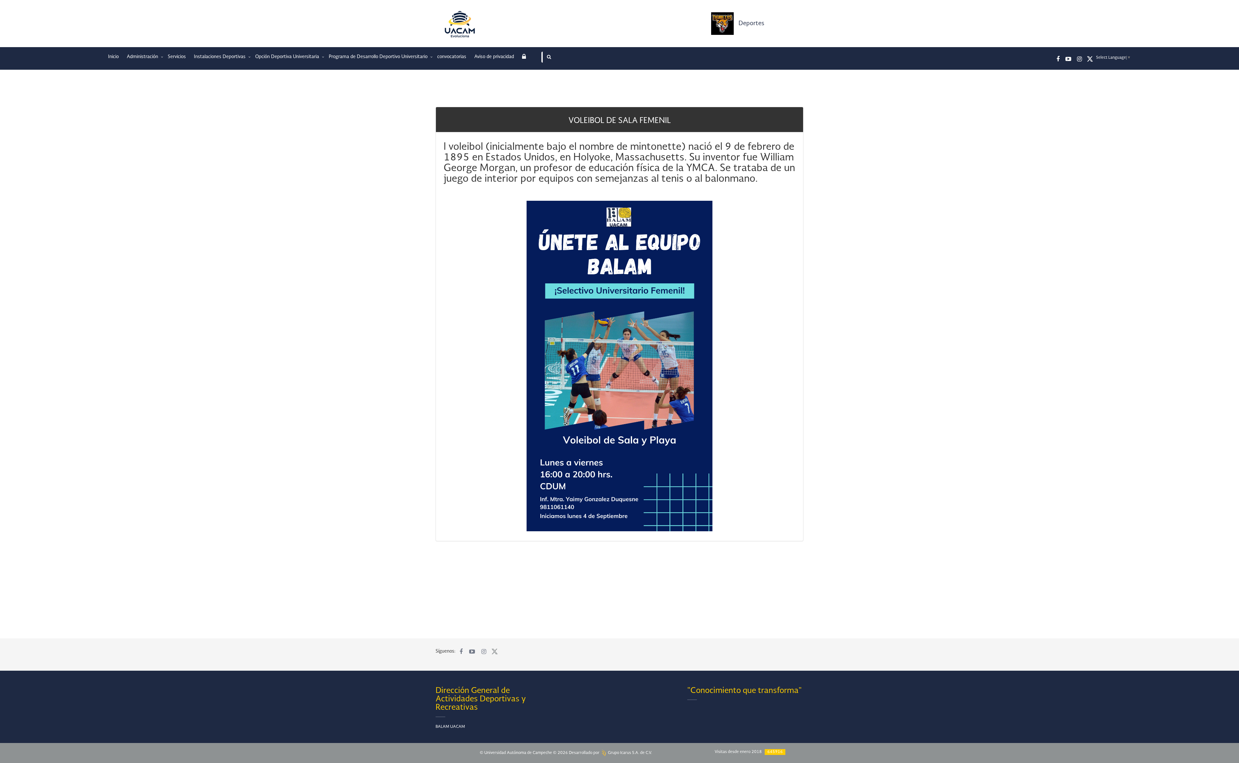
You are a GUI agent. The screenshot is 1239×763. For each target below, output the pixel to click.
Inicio (113, 57)
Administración (143, 57)
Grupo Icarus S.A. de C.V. (629, 753)
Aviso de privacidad (494, 57)
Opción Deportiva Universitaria (287, 57)
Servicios (177, 57)
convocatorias (451, 57)
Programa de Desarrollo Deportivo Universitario (379, 57)
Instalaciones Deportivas (220, 57)
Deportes (751, 23)
